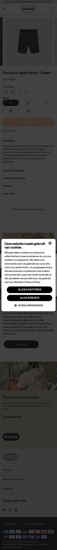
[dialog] (28, 275)
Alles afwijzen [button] (29, 297)
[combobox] (50, 243)
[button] (28, 305)
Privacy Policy (32, 282)
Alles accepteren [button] (29, 289)
